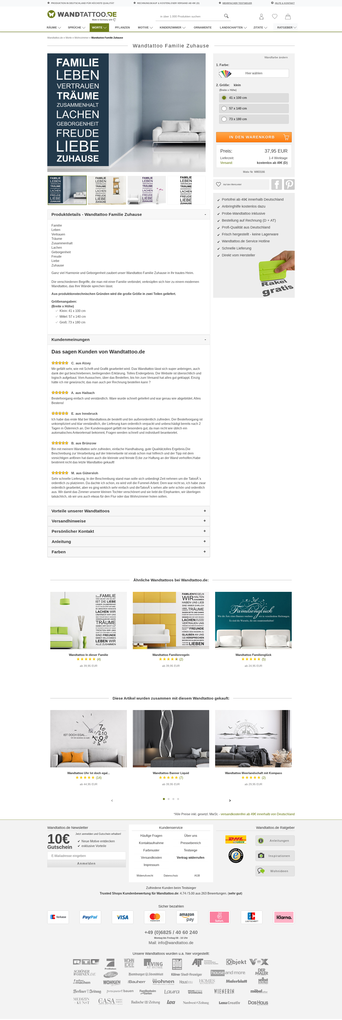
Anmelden (86, 863)
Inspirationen (279, 856)
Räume (52, 27)
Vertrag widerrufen (190, 857)
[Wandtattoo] (82, 14)
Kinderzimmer (170, 27)
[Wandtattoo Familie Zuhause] (126, 112)
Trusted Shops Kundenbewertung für (139, 893)
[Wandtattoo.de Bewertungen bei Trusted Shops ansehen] (235, 862)
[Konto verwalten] (261, 17)
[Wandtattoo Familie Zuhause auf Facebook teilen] (275, 184)
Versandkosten (151, 857)
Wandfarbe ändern (276, 57)
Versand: (226, 162)
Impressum (151, 865)
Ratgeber (285, 27)
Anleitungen (279, 840)
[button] (164, 799)
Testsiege (190, 850)
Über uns (190, 835)
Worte (97, 27)
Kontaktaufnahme (151, 843)
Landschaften (231, 27)
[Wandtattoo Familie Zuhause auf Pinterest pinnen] (288, 184)
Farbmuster (151, 850)
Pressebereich (190, 843)
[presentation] (112, 800)
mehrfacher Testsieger (237, 3)
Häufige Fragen (151, 835)
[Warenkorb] (288, 17)
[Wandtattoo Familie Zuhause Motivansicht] (107, 190)
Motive (143, 27)
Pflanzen (122, 27)
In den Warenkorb (252, 137)
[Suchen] (226, 16)
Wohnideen (279, 871)
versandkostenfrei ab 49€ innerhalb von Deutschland (258, 814)
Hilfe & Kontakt (285, 3)
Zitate (258, 27)
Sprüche (74, 27)
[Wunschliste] (274, 16)
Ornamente (203, 27)
